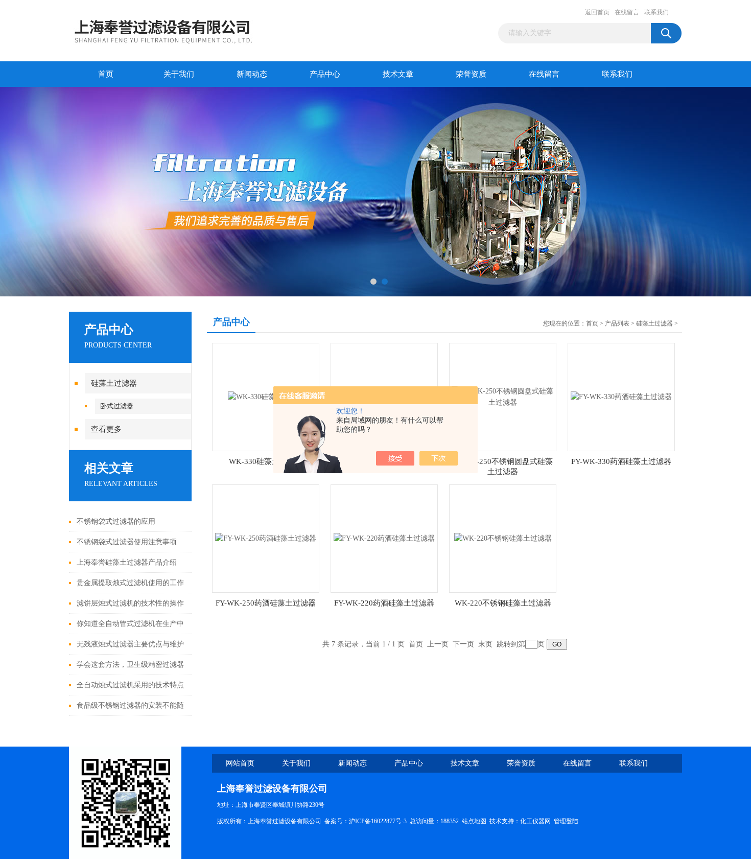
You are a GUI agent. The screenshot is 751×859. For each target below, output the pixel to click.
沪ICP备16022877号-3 (378, 821)
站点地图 (474, 821)
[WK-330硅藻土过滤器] (266, 396)
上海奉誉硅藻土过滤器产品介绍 (127, 562)
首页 (105, 74)
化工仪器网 (535, 821)
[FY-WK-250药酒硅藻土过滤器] (265, 538)
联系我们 (656, 12)
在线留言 (627, 12)
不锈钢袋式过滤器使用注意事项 (127, 542)
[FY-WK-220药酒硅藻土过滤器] (384, 538)
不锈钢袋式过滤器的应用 (116, 521)
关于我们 (178, 74)
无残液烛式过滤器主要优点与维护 (130, 644)
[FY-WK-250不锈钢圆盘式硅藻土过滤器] (503, 396)
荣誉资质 (471, 74)
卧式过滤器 (116, 406)
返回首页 (597, 12)
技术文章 (398, 74)
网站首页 (240, 763)
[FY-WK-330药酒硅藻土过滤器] (621, 396)
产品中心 (325, 74)
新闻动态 (252, 74)
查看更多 (106, 429)
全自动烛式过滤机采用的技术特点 (130, 685)
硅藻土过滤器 (114, 383)
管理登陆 (566, 821)
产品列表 (617, 323)
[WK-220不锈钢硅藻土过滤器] (503, 538)
